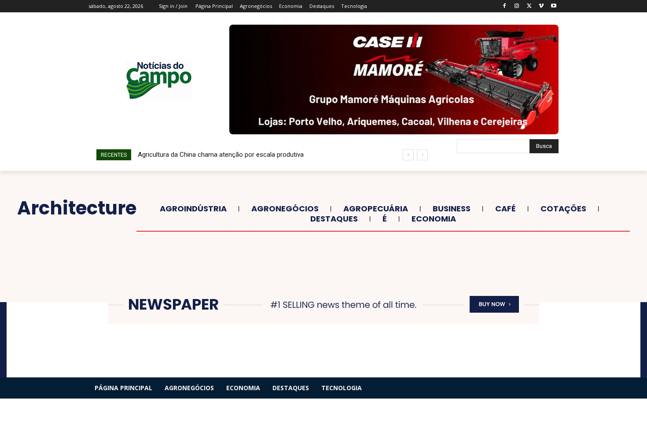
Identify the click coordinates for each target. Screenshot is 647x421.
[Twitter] (529, 6)
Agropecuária (375, 209)
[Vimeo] (541, 6)
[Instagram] (517, 6)
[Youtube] (553, 6)
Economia (434, 219)
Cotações (563, 209)
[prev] (408, 154)
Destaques (334, 219)
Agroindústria (193, 209)
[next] (422, 154)
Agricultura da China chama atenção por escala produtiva (221, 155)
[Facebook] (505, 6)
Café (505, 209)
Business (452, 209)
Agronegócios (285, 209)
